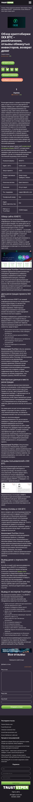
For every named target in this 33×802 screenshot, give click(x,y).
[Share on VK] (17, 70)
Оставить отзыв (7, 63)
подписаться (15, 783)
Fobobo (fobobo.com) (6, 724)
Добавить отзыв (6, 664)
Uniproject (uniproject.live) (8, 729)
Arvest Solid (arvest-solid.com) (9, 735)
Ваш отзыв (4, 669)
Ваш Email (4, 699)
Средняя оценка (5, 54)
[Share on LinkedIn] (12, 70)
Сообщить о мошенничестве (12, 80)
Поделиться (4, 67)
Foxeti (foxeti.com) (6, 727)
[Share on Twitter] (8, 70)
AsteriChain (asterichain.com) (9, 732)
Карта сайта (16, 792)
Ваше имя (4, 693)
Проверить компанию (9, 75)
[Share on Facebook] (3, 70)
